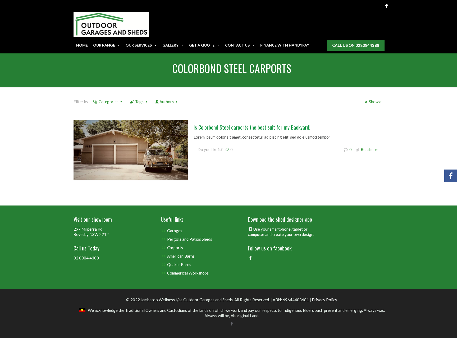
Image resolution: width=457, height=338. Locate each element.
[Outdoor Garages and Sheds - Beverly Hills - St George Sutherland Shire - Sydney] (111, 24)
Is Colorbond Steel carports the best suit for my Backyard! (252, 127)
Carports (175, 247)
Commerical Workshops (188, 273)
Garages (174, 230)
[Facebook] (386, 5)
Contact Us (237, 45)
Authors (166, 101)
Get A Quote (201, 45)
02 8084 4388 (86, 257)
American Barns (181, 256)
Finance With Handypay (284, 45)
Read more (370, 149)
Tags (139, 101)
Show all (376, 101)
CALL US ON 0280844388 (355, 45)
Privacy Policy (324, 299)
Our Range (104, 45)
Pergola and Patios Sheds (189, 239)
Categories (108, 101)
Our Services (139, 45)
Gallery (170, 45)
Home (82, 45)
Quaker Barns (179, 264)
